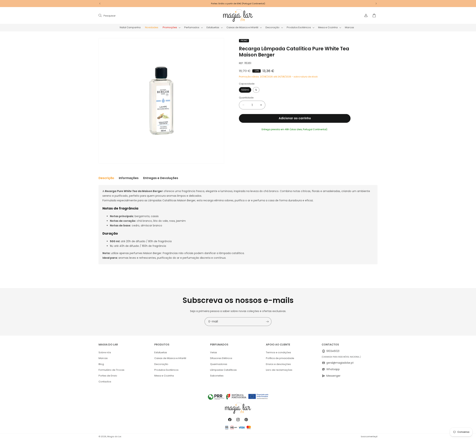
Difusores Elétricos (221, 358)
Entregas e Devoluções (160, 178)
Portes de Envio (108, 375)
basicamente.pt (369, 436)
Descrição (106, 178)
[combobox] (136, 15)
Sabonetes (216, 375)
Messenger (333, 376)
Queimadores (218, 364)
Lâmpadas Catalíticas (223, 370)
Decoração (161, 364)
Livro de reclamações (279, 370)
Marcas (103, 358)
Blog (101, 364)
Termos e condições (278, 352)
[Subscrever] (267, 321)
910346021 (332, 351)
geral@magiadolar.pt (340, 363)
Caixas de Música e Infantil (170, 358)
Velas (213, 352)
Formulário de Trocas (111, 370)
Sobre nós (105, 352)
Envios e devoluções (278, 364)
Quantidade (246, 97)
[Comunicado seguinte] (376, 3)
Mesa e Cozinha (164, 375)
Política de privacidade (280, 358)
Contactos (105, 381)
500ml (245, 89)
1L (256, 89)
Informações (129, 178)
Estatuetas (160, 352)
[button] (171, 27)
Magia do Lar (114, 436)
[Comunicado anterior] (100, 3)
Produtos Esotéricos (166, 370)
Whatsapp (333, 369)
